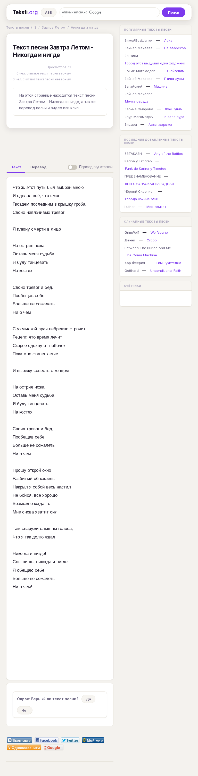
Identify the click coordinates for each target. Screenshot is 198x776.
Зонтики (131, 56)
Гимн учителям (168, 263)
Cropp (152, 240)
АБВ (48, 12)
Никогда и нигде (84, 27)
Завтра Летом (53, 27)
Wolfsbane (159, 232)
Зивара (131, 124)
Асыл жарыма (160, 124)
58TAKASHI (134, 153)
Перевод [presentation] (38, 167)
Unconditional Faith (165, 270)
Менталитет (156, 207)
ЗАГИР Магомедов (140, 71)
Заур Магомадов (139, 117)
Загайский (133, 86)
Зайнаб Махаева (139, 48)
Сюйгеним (176, 71)
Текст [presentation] (16, 167)
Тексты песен (17, 27)
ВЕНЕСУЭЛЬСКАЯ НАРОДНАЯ (149, 184)
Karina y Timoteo (138, 161)
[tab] (16, 167)
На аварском (175, 48)
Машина (161, 86)
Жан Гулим (174, 109)
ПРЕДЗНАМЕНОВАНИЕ (143, 176)
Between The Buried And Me (148, 248)
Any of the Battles (168, 153)
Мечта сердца (136, 101)
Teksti (25, 12)
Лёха (168, 40)
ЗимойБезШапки (138, 40)
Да (88, 699)
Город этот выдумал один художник (155, 63)
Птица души (174, 79)
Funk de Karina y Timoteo (145, 168)
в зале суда (174, 117)
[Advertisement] (87, 144)
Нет (24, 710)
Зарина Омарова (139, 109)
